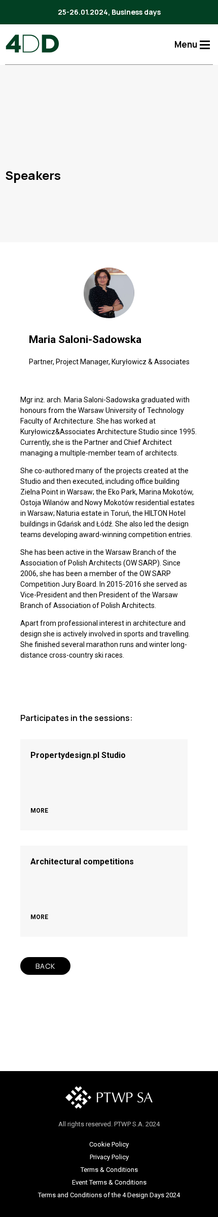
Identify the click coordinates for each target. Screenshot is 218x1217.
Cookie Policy (109, 1144)
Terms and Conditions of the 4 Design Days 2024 (109, 1195)
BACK (45, 966)
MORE (39, 810)
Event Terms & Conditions (109, 1182)
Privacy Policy (109, 1157)
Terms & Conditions (109, 1169)
